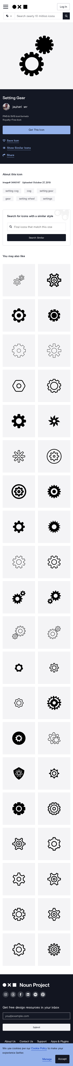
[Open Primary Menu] (5, 7)
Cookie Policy (39, 1048)
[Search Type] (9, 15)
